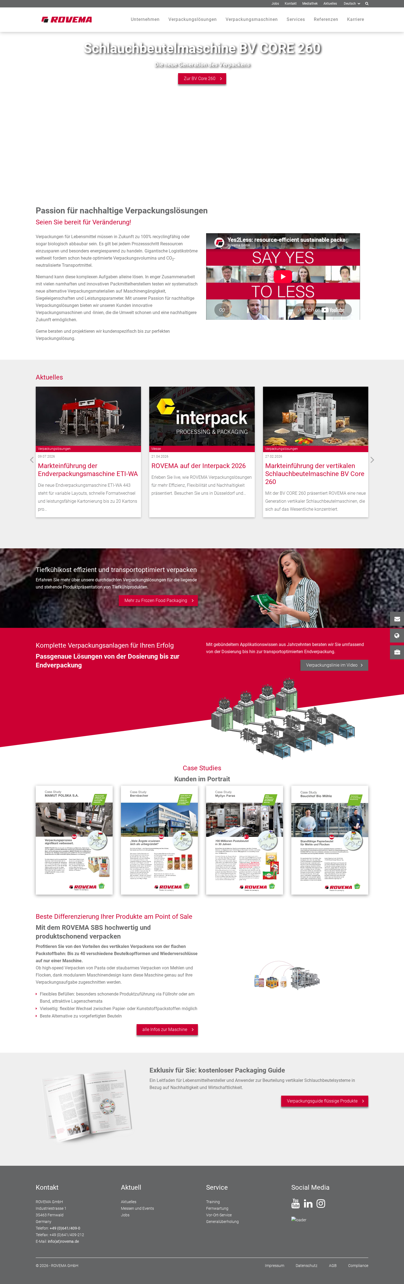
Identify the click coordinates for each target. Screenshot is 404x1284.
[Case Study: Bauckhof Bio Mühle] (329, 840)
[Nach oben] (393, 1273)
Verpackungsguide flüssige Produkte (322, 1101)
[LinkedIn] (308, 1205)
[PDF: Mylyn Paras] (244, 840)
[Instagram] (321, 1205)
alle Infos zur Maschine (164, 1029)
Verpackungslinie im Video (332, 665)
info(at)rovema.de (63, 1241)
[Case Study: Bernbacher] (159, 840)
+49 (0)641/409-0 (65, 1228)
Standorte (397, 635)
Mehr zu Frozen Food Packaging (155, 600)
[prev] (31, 459)
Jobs (397, 652)
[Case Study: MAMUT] (74, 840)
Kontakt (397, 619)
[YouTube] (295, 1205)
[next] (372, 459)
